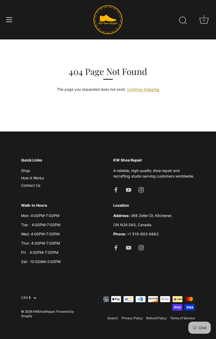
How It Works (32, 178)
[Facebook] (116, 189)
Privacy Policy (132, 318)
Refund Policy (156, 318)
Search (112, 318)
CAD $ (26, 298)
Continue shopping (143, 89)
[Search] (183, 20)
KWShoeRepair (44, 311)
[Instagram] (141, 189)
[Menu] (9, 20)
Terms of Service (182, 318)
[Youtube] (128, 189)
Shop (25, 170)
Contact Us (30, 185)
